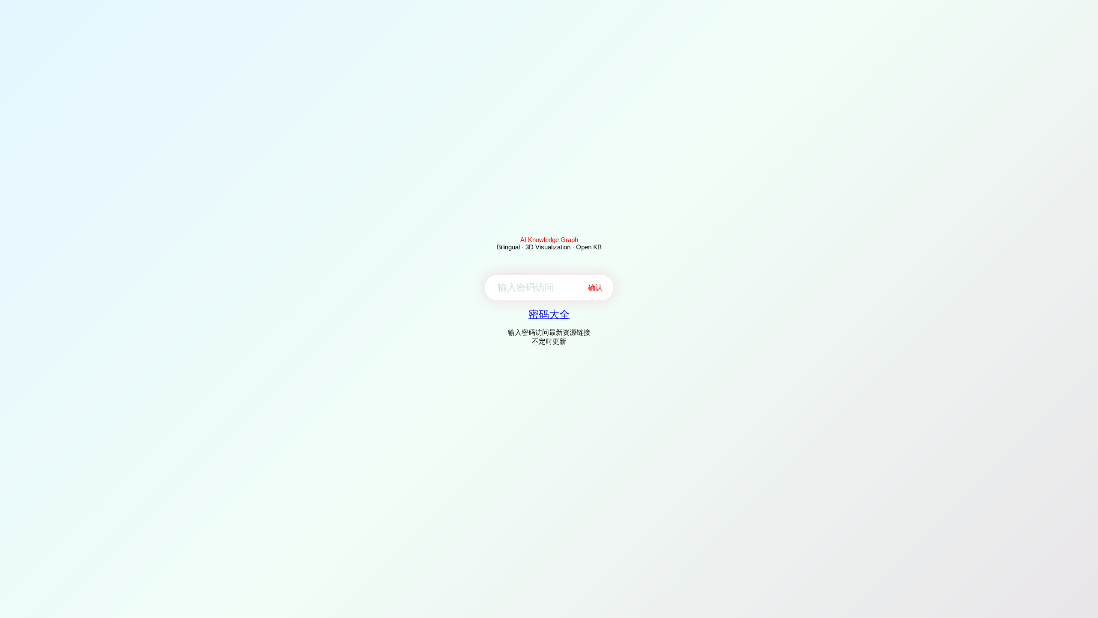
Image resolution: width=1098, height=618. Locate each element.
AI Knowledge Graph (549, 239)
